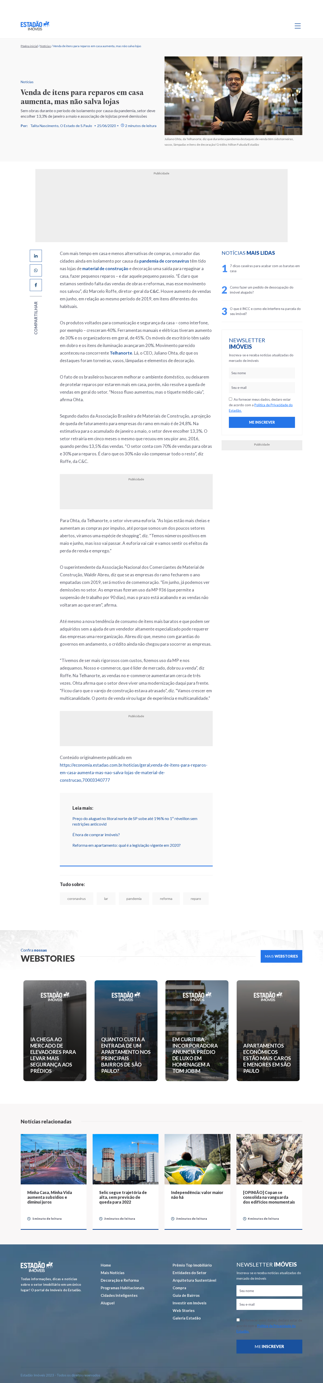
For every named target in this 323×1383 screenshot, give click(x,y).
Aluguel (108, 1303)
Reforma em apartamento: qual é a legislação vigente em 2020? (126, 845)
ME (269, 1346)
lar (106, 898)
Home (106, 1265)
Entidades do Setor (189, 1272)
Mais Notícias (112, 1272)
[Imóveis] (37, 1266)
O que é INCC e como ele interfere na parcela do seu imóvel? (265, 311)
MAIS (281, 956)
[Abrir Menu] (297, 26)
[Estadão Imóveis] (35, 25)
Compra (179, 1287)
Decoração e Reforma (120, 1280)
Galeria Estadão (187, 1318)
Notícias (45, 46)
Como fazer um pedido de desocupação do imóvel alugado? (261, 289)
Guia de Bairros (186, 1295)
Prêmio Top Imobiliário (192, 1265)
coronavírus (76, 898)
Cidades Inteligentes (119, 1295)
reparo (196, 898)
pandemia (134, 898)
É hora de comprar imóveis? (96, 834)
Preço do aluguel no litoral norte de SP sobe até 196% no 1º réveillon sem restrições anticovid (134, 821)
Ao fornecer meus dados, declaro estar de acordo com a (261, 405)
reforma (166, 898)
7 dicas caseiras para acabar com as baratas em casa (265, 268)
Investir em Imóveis (189, 1303)
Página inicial (29, 46)
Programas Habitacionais (122, 1287)
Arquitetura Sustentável (194, 1280)
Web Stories (184, 1310)
